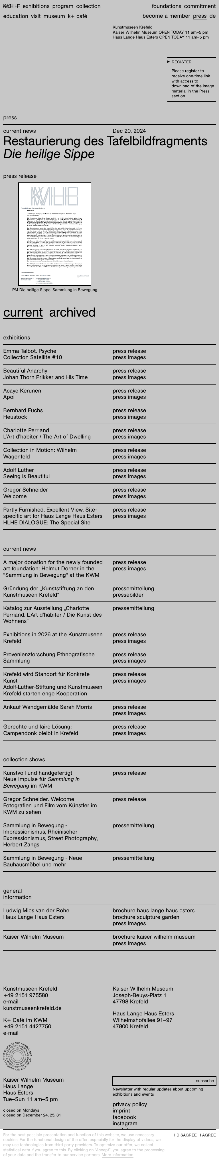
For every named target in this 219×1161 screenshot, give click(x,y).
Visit (36, 16)
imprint (121, 1110)
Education (15, 16)
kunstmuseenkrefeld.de (32, 1008)
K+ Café (77, 16)
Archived (72, 312)
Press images (129, 923)
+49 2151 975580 (25, 995)
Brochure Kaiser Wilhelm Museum (154, 936)
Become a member (166, 16)
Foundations (166, 6)
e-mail (11, 1001)
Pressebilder (128, 594)
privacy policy (130, 1104)
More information (117, 1155)
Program (62, 6)
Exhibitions (36, 6)
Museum (54, 16)
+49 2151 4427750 (27, 1026)
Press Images (129, 357)
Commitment (200, 6)
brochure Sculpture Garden (146, 917)
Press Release (129, 351)
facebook (124, 1117)
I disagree (185, 1135)
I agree (208, 1135)
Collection (88, 6)
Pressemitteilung (133, 588)
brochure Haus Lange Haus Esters (153, 910)
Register (182, 62)
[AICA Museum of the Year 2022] (54, 1056)
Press (200, 16)
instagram (125, 1123)
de (212, 16)
